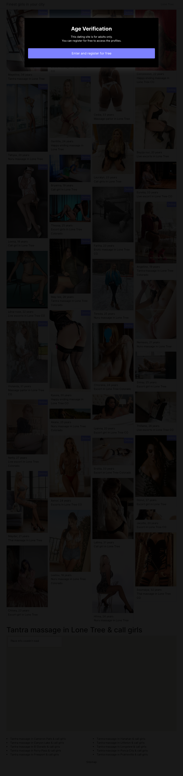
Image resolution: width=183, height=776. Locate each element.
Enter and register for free (91, 53)
